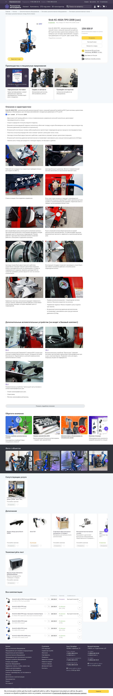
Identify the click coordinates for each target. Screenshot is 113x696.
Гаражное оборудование (13, 664)
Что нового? (9, 683)
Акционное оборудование (13, 670)
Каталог (26, 6)
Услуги (8, 681)
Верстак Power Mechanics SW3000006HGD (15, 573)
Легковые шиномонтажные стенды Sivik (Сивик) (20, 13)
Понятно (98, 691)
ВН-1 (7, 350)
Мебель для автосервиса (13, 668)
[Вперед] (106, 429)
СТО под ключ (45, 6)
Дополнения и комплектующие (15, 677)
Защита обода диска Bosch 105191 (15, 532)
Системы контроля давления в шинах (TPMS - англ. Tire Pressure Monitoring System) (16, 498)
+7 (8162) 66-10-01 (93, 660)
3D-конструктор (58, 6)
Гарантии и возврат (47, 659)
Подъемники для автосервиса (15, 653)
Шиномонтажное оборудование (29, 11)
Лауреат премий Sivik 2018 (41, 436)
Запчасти (8, 674)
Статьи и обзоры (47, 664)
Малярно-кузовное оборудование (16, 659)
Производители (10, 679)
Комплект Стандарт (95, 436)
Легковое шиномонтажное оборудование (54, 11)
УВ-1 (46, 350)
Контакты (44, 668)
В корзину (92, 38)
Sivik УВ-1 (33, 531)
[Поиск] (79, 6)
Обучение (45, 653)
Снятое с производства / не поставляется (18, 672)
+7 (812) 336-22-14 (72, 653)
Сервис (86, 2)
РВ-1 (7, 384)
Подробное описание (55, 38)
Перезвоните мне (15, 2)
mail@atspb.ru (70, 655)
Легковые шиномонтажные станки (79, 11)
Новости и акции (47, 661)
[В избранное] (18, 504)
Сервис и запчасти (39, 89)
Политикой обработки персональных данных (69, 693)
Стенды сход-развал (12, 661)
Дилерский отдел (47, 666)
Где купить (93, 2)
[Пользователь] (95, 6)
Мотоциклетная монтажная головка (84, 532)
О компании (103, 2)
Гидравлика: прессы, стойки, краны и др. (18, 666)
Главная (8, 11)
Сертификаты (46, 655)
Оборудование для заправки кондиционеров (19, 650)
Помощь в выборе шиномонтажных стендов (16, 436)
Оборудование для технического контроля (18, 657)
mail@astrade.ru (93, 655)
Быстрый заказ (91, 42)
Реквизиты (45, 657)
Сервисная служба (47, 650)
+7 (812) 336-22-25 (72, 664)
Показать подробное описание (45, 406)
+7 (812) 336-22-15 (72, 660)
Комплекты (34, 6)
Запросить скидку (92, 46)
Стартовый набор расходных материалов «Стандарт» (62, 532)
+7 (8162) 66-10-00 (93, 653)
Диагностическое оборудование (15, 648)
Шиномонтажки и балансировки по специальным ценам (71, 436)
